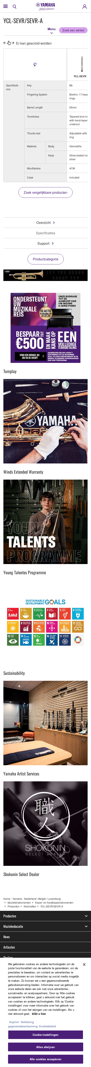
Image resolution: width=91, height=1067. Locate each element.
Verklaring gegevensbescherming (23, 1024)
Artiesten (9, 947)
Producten (13, 906)
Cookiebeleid (47, 1026)
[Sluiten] (84, 964)
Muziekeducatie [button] (13, 926)
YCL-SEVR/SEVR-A (51, 906)
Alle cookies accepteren (45, 1059)
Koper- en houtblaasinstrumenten (54, 902)
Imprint (14, 1022)
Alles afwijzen (45, 1047)
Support (43, 243)
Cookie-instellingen (45, 1035)
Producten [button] (9, 915)
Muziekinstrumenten (19, 902)
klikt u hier (39, 1014)
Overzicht (43, 222)
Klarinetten (30, 906)
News (6, 936)
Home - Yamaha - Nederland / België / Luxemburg (32, 898)
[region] (45, 1012)
